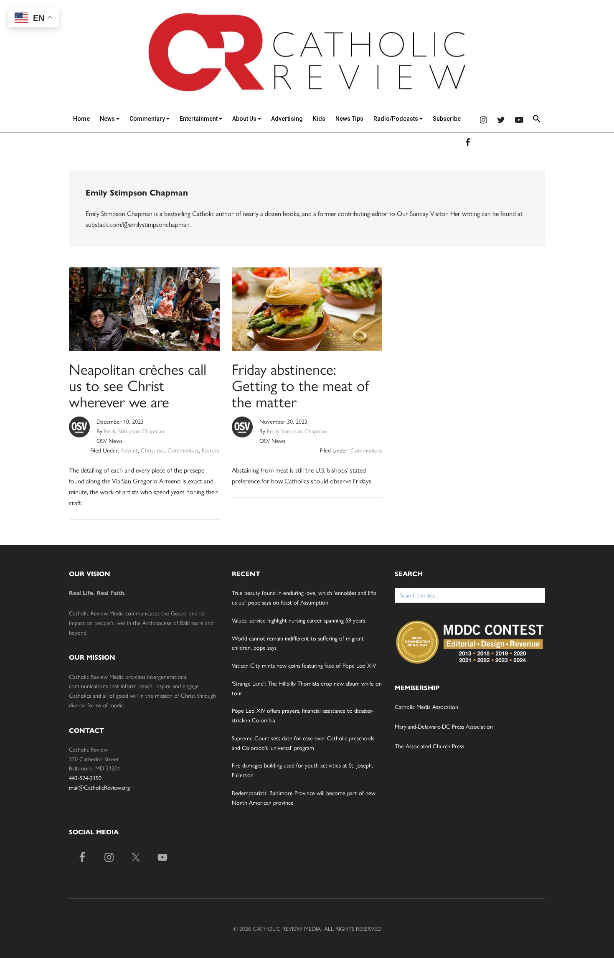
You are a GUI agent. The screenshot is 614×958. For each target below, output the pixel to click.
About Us (245, 118)
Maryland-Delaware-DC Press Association (444, 726)
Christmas (153, 450)
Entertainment (199, 118)
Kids (319, 118)
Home (81, 118)
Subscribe (447, 118)
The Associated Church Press (429, 746)
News (108, 118)
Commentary (147, 118)
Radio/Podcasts (396, 118)
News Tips (349, 118)
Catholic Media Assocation (426, 706)
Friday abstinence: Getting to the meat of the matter (300, 385)
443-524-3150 (85, 777)
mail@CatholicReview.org (99, 787)
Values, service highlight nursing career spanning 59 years (298, 620)
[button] (536, 120)
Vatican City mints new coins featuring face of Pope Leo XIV (304, 665)
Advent (129, 450)
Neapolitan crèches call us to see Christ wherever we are (137, 385)
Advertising (287, 118)
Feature (211, 450)
